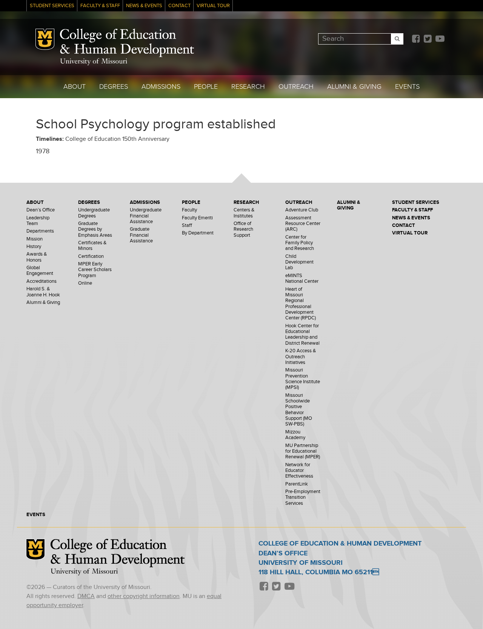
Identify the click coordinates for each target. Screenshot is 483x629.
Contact (179, 6)
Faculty (189, 210)
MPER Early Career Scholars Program (95, 270)
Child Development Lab (299, 262)
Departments (40, 231)
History (33, 247)
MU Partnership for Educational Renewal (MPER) (302, 451)
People (206, 87)
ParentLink (296, 484)
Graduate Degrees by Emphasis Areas (95, 229)
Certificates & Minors (92, 245)
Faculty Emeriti (197, 218)
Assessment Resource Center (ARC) (302, 224)
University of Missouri (93, 61)
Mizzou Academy (295, 435)
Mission (34, 239)
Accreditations (41, 281)
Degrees (113, 87)
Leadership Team (37, 221)
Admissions (161, 87)
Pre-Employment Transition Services (302, 497)
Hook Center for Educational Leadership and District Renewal (302, 334)
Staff (187, 225)
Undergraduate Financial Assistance (146, 216)
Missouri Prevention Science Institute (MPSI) (302, 378)
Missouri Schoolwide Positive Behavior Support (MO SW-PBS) (298, 410)
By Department (198, 233)
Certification (91, 256)
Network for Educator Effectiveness (299, 470)
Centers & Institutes (244, 213)
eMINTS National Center (301, 278)
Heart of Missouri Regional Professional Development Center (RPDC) (300, 304)
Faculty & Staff (100, 6)
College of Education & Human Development (127, 43)
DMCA (86, 596)
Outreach (296, 87)
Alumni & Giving (354, 87)
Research (248, 87)
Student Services (52, 6)
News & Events (144, 6)
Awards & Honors (36, 257)
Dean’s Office (40, 210)
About (74, 87)
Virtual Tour (213, 6)
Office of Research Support (243, 229)
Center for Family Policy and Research (299, 243)
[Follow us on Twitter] (427, 39)
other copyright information (144, 596)
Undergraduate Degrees (94, 213)
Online (85, 283)
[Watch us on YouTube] (439, 39)
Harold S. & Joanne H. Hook (43, 292)
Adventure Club (301, 210)
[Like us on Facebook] (416, 39)
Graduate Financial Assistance (141, 235)
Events (407, 87)
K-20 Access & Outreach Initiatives (300, 356)
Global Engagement (39, 270)
